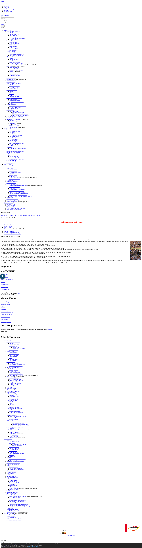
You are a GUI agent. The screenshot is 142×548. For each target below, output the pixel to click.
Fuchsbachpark (10, 180)
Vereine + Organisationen (12, 184)
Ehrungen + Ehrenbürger (15, 107)
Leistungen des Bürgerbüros (19, 133)
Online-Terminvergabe (17, 135)
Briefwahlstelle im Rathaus (15, 157)
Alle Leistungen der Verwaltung (16, 143)
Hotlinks (3, 307)
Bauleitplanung (13, 42)
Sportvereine (12, 188)
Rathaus (8, 129)
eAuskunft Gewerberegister (7, 279)
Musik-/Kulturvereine (14, 187)
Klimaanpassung (13, 127)
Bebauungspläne (13, 46)
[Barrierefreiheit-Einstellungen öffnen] (2, 276)
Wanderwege (10, 197)
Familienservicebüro (11, 78)
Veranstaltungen (13, 169)
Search (2, 24)
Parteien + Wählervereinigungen (17, 192)
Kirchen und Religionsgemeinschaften (18, 195)
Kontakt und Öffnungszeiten (10, 9)
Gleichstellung (10, 79)
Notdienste (3, 309)
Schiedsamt (15, 139)
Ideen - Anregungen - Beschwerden (15, 116)
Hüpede (11, 91)
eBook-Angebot (13, 176)
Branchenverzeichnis (11, 204)
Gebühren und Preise (14, 34)
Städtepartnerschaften (11, 104)
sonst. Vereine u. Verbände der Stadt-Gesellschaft (20, 196)
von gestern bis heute (14, 111)
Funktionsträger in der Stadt (13, 153)
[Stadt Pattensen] (5, 15)
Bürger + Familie (8, 30)
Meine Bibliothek (13, 177)
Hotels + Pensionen (11, 183)
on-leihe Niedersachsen (14, 179)
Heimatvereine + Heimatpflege (16, 191)
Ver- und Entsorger (13, 52)
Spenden (11, 144)
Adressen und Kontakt (14, 100)
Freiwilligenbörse (11, 82)
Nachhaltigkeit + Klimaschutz (13, 119)
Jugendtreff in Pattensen (15, 68)
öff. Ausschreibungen (11, 160)
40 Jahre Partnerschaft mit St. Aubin (17, 106)
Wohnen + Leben (11, 51)
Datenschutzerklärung (33, 546)
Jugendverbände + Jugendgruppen (17, 189)
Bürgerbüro (12, 132)
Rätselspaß (11, 173)
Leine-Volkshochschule (14, 62)
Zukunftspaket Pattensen (15, 72)
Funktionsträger (13, 99)
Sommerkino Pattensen (14, 75)
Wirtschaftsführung (13, 39)
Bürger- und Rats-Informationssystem (15, 151)
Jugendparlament (10, 163)
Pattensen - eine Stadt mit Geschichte (21, 115)
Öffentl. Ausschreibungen (7, 312)
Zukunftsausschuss (13, 74)
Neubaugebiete (12, 50)
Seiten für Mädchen (14, 67)
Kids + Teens (10, 66)
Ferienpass (11, 71)
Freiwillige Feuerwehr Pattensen (14, 98)
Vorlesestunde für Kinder (15, 172)
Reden (10, 95)
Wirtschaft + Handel (8, 203)
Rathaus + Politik (8, 128)
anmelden (3, 1)
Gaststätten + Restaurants (12, 181)
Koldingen (11, 94)
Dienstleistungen (13, 35)
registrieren (6, 3)
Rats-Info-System (5, 284)
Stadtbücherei (10, 168)
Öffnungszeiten (13, 175)
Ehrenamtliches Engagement (13, 80)
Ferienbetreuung (13, 60)
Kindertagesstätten (13, 59)
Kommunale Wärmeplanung (16, 55)
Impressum (6, 7)
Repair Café (15, 124)
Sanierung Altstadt (13, 48)
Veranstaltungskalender (12, 201)
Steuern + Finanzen (14, 136)
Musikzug (11, 103)
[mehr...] (20, 293)
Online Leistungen (13, 149)
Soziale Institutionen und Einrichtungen (18, 193)
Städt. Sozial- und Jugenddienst (14, 83)
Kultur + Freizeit (7, 164)
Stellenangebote (13, 140)
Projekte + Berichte (13, 122)
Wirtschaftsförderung (11, 207)
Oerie (10, 92)
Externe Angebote (13, 88)
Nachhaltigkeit (12, 123)
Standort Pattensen (11, 205)
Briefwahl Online (13, 156)
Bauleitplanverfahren (14, 43)
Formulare (3, 282)
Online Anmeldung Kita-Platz (16, 64)
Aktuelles (11, 33)
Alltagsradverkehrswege (12, 199)
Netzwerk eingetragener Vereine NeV (18, 185)
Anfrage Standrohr (16, 36)
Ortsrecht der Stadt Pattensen (13, 152)
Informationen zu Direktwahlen (16, 159)
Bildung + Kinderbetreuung (13, 56)
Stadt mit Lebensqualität (18, 112)
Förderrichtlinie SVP (14, 126)
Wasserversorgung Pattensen (13, 31)
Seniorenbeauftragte (14, 87)
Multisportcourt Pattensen (12, 167)
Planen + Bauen (10, 40)
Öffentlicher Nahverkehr (6, 314)
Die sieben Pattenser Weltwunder (20, 114)
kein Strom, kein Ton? (14, 131)
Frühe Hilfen (9, 76)
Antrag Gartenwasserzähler (18, 38)
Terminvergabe (4, 287)
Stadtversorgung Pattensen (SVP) (17, 54)
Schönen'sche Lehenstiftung (16, 63)
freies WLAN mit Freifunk (13, 200)
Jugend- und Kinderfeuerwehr (16, 102)
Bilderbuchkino (13, 171)
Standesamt (9, 147)
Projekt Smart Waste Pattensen (14, 209)
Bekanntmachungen (14, 141)
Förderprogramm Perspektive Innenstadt (16, 208)
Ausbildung (12, 145)
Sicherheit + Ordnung (14, 137)
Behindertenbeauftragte (14, 86)
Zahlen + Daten (10, 110)
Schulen (11, 58)
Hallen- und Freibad (11, 165)
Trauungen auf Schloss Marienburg (17, 148)
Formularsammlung (11, 161)
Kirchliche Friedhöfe (14, 96)
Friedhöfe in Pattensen (12, 90)
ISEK (10, 47)
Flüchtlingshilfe (10, 118)
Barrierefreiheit (71, 535)
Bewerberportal (4, 274)
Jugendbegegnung (13, 108)
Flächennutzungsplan (14, 44)
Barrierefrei (6, 10)
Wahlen (8, 155)
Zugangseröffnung (8, 11)
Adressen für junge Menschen (16, 70)
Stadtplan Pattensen (5, 317)
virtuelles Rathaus (5, 289)
